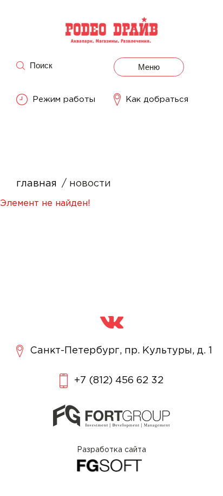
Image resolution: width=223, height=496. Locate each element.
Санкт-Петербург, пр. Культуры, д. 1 (121, 350)
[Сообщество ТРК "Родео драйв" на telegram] (111, 322)
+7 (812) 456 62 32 (118, 380)
